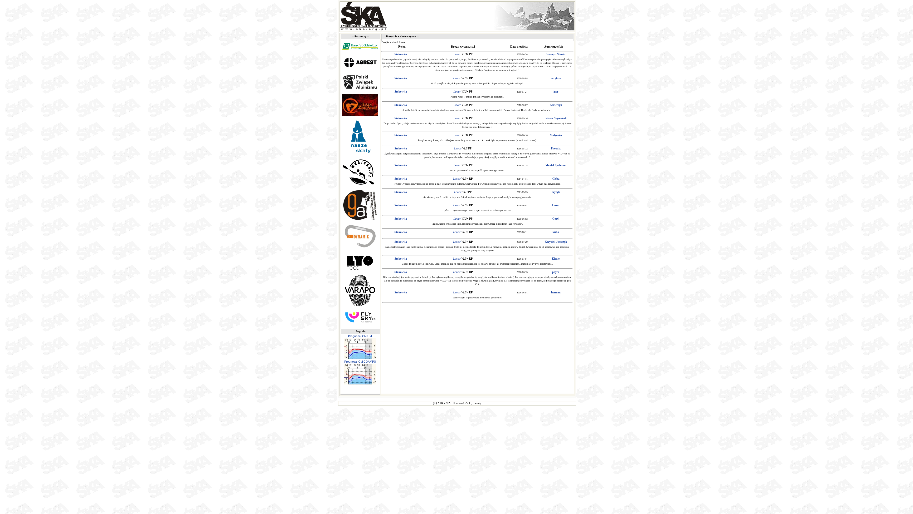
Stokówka (400, 54)
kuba (556, 232)
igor (556, 91)
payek (555, 272)
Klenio (556, 258)
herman (556, 292)
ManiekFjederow (555, 165)
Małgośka (556, 135)
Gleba (555, 178)
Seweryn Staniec (556, 54)
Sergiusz (556, 78)
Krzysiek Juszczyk (556, 241)
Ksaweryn (556, 105)
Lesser (556, 205)
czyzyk (556, 192)
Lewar (457, 54)
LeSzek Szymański (555, 118)
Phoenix (556, 148)
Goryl (555, 218)
